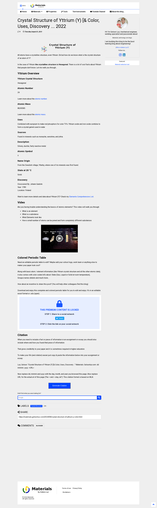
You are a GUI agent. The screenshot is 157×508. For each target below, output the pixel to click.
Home (24, 12)
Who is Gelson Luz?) (122, 47)
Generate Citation (59, 386)
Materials (37, 12)
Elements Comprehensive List (81, 197)
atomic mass (40, 114)
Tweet (60, 318)
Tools (65, 12)
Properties (52, 12)
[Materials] (38, 6)
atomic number (41, 99)
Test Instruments (79, 12)
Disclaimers (66, 492)
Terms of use (66, 488)
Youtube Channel (98, 12)
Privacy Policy (77, 488)
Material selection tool (122, 64)
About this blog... (118, 12)
